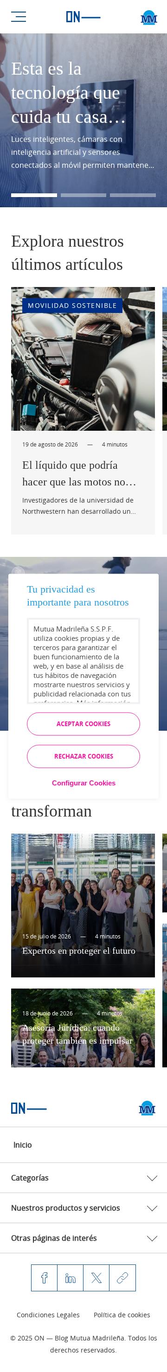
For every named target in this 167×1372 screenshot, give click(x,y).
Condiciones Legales (48, 1314)
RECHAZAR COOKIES (83, 756)
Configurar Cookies (84, 783)
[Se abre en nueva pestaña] (147, 1108)
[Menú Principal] (18, 16)
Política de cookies (122, 1314)
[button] (34, 195)
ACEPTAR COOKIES (83, 724)
